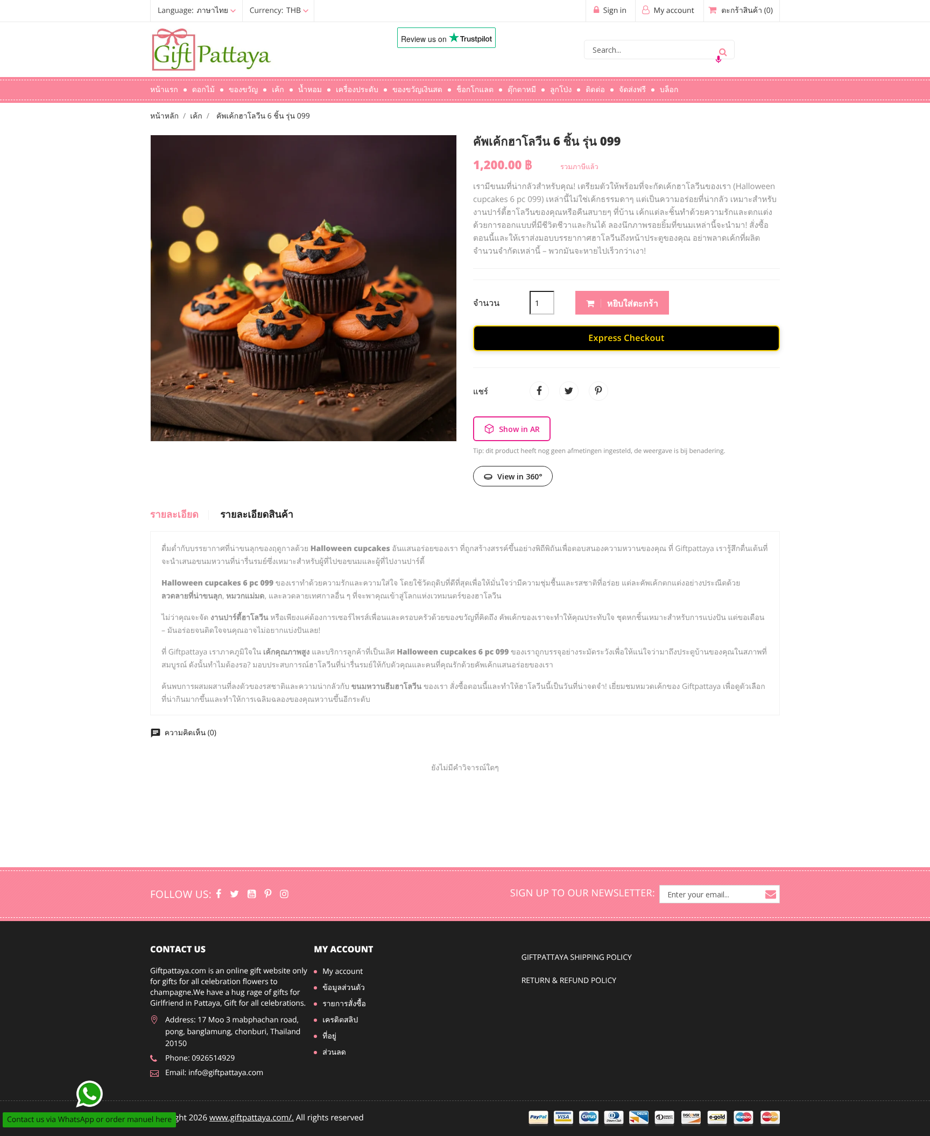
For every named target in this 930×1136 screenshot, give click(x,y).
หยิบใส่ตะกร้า (631, 303)
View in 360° (519, 476)
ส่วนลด (334, 1052)
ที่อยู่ (329, 1036)
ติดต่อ (595, 90)
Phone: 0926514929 (200, 1058)
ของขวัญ (243, 90)
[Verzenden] (723, 49)
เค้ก (278, 90)
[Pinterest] (268, 894)
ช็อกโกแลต (475, 90)
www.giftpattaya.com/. (251, 1117)
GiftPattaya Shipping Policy (577, 957)
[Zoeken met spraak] (718, 59)
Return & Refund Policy (569, 980)
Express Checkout (626, 338)
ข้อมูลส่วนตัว (343, 987)
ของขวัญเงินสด (417, 90)
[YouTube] (251, 894)
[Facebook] (218, 894)
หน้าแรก (164, 90)
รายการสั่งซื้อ (344, 1004)
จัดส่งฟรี (632, 90)
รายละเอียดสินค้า (256, 515)
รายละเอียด (174, 515)
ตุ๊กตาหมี (522, 90)
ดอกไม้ (203, 90)
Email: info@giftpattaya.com (214, 1073)
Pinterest (598, 391)
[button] (234, 10)
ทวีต (569, 391)
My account (343, 949)
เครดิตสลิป (340, 1020)
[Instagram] (284, 894)
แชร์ (539, 391)
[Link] (257, 50)
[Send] (89, 1094)
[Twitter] (234, 894)
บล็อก (669, 90)
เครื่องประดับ (357, 90)
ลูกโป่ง (561, 90)
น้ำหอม (310, 90)
